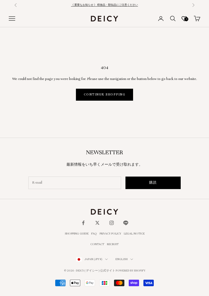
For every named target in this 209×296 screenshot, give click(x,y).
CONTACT (97, 244)
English (121, 259)
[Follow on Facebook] (83, 223)
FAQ (94, 233)
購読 (153, 182)
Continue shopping (104, 94)
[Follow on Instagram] (111, 223)
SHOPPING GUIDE (76, 233)
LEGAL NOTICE (134, 233)
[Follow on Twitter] (97, 223)
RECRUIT (113, 244)
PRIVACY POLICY (110, 233)
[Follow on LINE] (125, 223)
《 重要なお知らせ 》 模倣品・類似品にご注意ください (104, 5)
